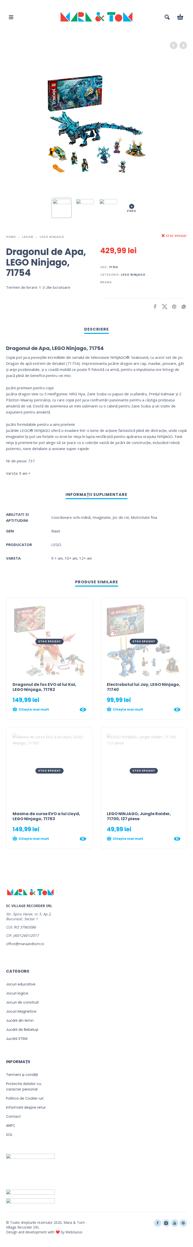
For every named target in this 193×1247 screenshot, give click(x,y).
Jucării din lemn (20, 1020)
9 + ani (57, 558)
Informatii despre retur (26, 1107)
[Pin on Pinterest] (172, 306)
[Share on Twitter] (163, 306)
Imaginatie (101, 517)
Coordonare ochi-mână (70, 517)
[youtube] (174, 1223)
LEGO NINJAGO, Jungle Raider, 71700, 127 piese (139, 816)
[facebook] (157, 1223)
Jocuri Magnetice (21, 1011)
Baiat (55, 530)
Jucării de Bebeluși (22, 1029)
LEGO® (27, 237)
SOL (9, 1134)
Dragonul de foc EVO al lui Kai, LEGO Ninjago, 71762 (44, 687)
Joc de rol (121, 517)
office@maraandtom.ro (25, 943)
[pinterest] (183, 1223)
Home (11, 237)
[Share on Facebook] (153, 306)
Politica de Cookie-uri (24, 1098)
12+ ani (85, 558)
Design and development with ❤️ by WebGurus (44, 1232)
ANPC (10, 1125)
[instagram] (166, 1223)
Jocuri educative (20, 984)
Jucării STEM (16, 1038)
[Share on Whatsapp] (182, 306)
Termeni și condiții (22, 1074)
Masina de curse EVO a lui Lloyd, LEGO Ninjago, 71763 (46, 816)
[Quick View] (83, 709)
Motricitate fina (144, 517)
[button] (11, 17)
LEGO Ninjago (52, 237)
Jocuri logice (17, 993)
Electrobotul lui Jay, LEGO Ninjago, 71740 (143, 687)
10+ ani (71, 558)
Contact (13, 1116)
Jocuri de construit (22, 1002)
